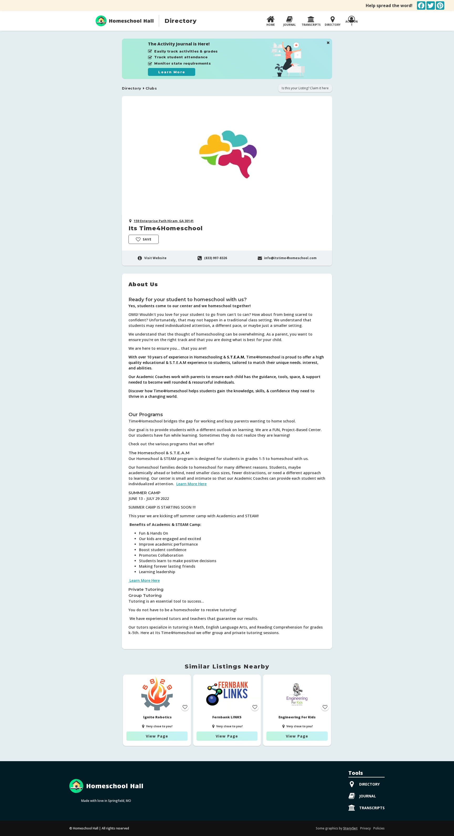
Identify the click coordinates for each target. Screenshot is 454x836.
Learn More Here (191, 483)
